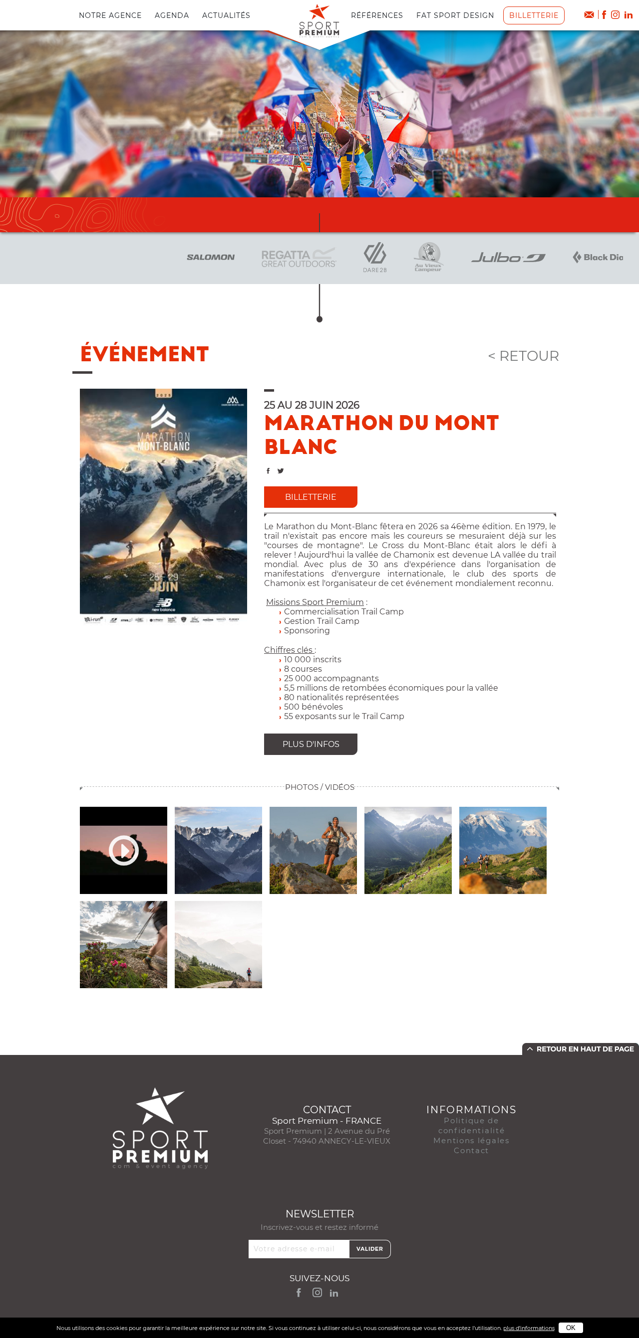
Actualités (226, 15)
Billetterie (534, 15)
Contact (471, 1150)
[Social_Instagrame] (615, 14)
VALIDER (369, 1248)
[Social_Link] (629, 14)
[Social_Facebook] (604, 14)
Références (377, 15)
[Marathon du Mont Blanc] (163, 506)
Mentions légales (471, 1140)
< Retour (523, 355)
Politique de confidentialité (471, 1125)
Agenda (172, 15)
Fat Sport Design (455, 15)
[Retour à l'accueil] (319, 20)
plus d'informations (529, 1328)
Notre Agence (110, 15)
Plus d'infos (311, 744)
